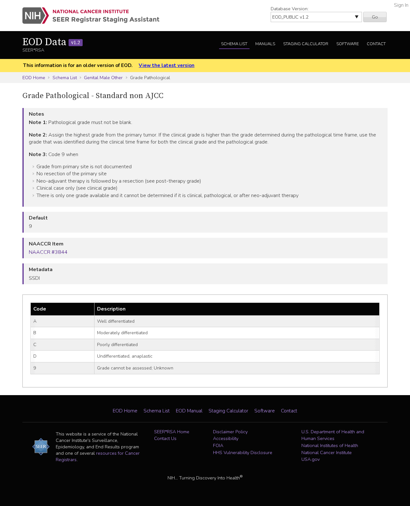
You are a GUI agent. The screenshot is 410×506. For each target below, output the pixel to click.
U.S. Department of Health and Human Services (332, 435)
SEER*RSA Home (171, 431)
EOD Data (51, 42)
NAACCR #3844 (48, 252)
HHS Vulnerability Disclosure (242, 452)
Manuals (265, 44)
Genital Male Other (103, 77)
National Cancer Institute (326, 452)
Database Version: (289, 8)
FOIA (218, 445)
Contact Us (165, 438)
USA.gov (310, 459)
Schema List (234, 44)
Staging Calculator (305, 44)
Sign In (401, 5)
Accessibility (225, 438)
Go (375, 17)
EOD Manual (189, 411)
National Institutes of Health (329, 445)
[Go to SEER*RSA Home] (94, 15)
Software (347, 44)
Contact (376, 44)
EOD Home (33, 77)
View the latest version (166, 65)
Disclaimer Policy (230, 431)
